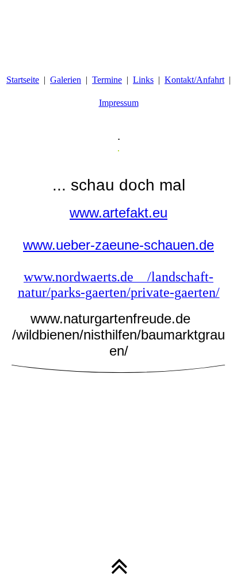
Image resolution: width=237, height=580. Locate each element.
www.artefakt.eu (118, 212)
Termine (107, 80)
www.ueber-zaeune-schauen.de (118, 245)
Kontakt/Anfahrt (194, 80)
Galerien (65, 80)
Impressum (119, 103)
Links (143, 80)
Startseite (22, 80)
